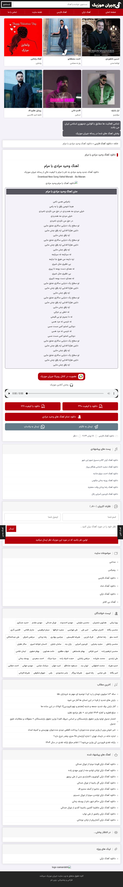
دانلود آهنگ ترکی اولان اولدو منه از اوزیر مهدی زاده (92, 770)
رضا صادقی (101, 637)
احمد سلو (114, 637)
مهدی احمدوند (66, 622)
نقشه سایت (37, 12)
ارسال (11, 529)
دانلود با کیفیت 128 (30, 406)
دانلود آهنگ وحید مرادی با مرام (100, 155)
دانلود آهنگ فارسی (103, 143)
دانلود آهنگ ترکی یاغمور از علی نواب (99, 814)
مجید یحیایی (96, 644)
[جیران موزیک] (106, 4)
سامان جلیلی (55, 644)
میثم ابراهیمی (43, 630)
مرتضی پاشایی (83, 658)
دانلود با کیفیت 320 (88, 406)
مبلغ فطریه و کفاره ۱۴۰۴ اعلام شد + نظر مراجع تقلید (91, 712)
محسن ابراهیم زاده (110, 651)
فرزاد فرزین (88, 637)
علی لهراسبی (72, 630)
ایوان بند (84, 665)
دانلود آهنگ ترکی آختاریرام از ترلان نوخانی (96, 820)
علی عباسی (101, 673)
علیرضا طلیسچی (73, 637)
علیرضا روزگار (76, 673)
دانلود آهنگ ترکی (108, 594)
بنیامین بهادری (56, 637)
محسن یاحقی (112, 644)
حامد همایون (48, 651)
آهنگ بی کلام (109, 602)
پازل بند (68, 644)
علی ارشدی (113, 658)
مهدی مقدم (37, 622)
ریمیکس (112, 570)
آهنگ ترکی (86, 12)
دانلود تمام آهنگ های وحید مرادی (59, 417)
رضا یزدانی (42, 637)
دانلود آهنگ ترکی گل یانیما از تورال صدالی (96, 783)
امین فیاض (93, 651)
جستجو (6, 4)
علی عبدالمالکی (13, 637)
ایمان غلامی (21, 651)
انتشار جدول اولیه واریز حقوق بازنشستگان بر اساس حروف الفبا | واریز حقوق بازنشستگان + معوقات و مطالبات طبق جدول (63, 721)
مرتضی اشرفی (29, 637)
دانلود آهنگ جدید (90, 172)
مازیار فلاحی (29, 630)
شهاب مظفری (63, 651)
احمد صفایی (13, 665)
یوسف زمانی (23, 658)
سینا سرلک (51, 658)
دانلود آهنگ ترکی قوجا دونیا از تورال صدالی (96, 764)
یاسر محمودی (62, 673)
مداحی (112, 562)
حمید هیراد (113, 665)
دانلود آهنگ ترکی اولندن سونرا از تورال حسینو (95, 795)
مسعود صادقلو (70, 665)
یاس (50, 673)
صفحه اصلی (111, 12)
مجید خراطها (58, 630)
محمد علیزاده (99, 658)
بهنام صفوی (34, 651)
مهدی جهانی (27, 665)
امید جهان (56, 665)
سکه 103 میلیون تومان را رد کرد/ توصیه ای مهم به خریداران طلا (86, 694)
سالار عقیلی (22, 644)
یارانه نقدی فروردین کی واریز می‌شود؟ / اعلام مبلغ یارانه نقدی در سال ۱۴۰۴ (81, 742)
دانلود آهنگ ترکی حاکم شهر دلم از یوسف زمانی (94, 801)
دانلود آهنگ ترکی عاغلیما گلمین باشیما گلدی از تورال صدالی (88, 807)
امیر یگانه (114, 673)
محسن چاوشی (83, 622)
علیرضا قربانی (24, 673)
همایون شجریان (99, 622)
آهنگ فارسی (62, 12)
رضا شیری (90, 673)
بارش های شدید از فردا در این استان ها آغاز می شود (91, 700)
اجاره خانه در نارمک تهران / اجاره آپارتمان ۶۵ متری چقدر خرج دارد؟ (84, 736)
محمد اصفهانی (98, 665)
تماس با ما (12, 12)
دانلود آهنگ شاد (108, 586)
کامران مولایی (97, 630)
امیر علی (84, 630)
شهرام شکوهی (39, 673)
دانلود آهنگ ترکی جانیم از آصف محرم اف (97, 789)
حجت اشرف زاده (67, 658)
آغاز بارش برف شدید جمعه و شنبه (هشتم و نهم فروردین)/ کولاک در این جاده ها (78, 706)
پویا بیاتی (114, 622)
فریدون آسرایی (81, 644)
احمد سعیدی (38, 658)
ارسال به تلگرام (86, 426)
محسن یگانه (112, 630)
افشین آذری (15, 630)
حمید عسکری (23, 622)
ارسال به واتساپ (31, 426)
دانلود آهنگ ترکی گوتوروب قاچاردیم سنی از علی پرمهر (91, 776)
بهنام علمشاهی (78, 651)
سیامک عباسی (42, 665)
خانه (116, 143)
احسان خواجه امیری (38, 644)
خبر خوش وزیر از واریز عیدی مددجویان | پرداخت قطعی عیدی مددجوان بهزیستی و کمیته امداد (72, 730)
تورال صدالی (51, 622)
